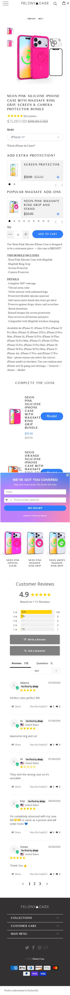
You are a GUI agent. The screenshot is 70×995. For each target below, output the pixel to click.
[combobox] (8, 500)
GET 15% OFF (35, 508)
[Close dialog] (67, 475)
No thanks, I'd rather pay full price (35, 516)
